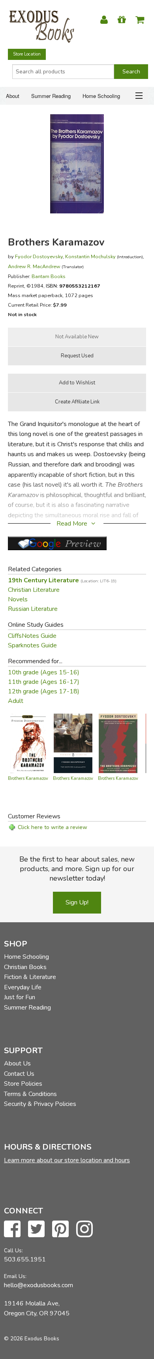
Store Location (27, 54)
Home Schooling (101, 96)
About (12, 96)
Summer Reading (51, 96)
